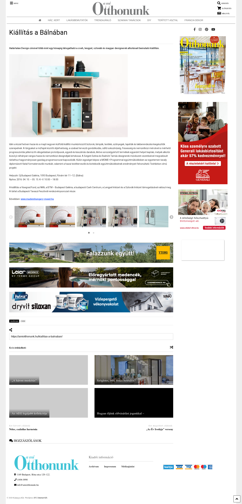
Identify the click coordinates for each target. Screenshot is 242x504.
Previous (10, 216)
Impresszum (110, 466)
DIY (149, 20)
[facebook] (194, 29)
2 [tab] (93, 232)
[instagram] (200, 29)
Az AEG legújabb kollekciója (29, 413)
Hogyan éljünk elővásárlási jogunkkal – (120, 413)
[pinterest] (206, 29)
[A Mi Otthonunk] (119, 8)
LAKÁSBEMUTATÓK (77, 20)
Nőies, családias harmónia (23, 429)
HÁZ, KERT (54, 20)
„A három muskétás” (24, 380)
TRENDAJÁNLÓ (102, 20)
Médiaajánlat (127, 466)
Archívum (94, 466)
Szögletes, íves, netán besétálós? (116, 380)
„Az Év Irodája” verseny (159, 429)
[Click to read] (48, 370)
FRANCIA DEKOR (194, 20)
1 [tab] (89, 232)
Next (171, 216)
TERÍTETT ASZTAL (168, 20)
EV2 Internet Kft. (41, 497)
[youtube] (213, 29)
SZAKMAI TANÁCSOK (129, 20)
